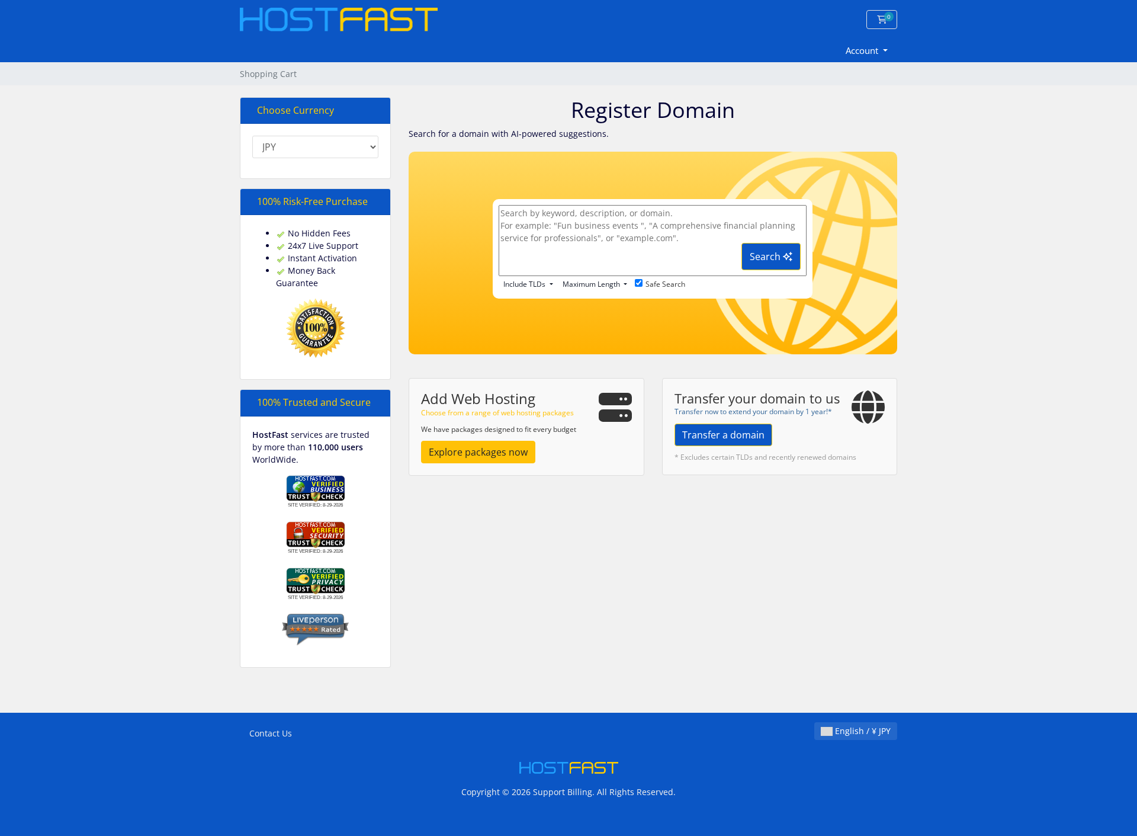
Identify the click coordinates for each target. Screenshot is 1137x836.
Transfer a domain (723, 434)
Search (766, 256)
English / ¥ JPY (862, 730)
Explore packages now (478, 452)
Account (863, 50)
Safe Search (665, 284)
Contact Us (270, 733)
